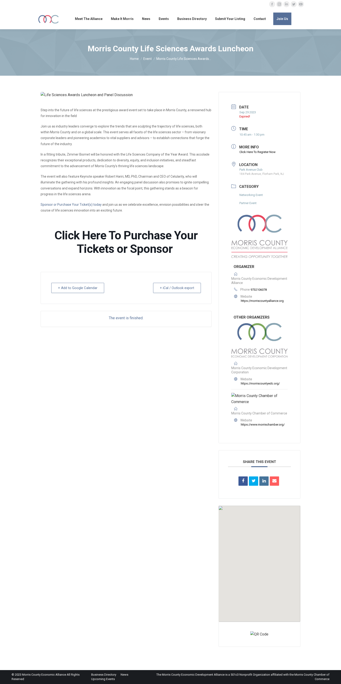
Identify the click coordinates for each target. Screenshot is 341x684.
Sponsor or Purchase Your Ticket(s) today (71, 204)
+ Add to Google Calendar (77, 288)
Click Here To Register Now (257, 152)
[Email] (274, 481)
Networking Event (251, 195)
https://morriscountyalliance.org (262, 301)
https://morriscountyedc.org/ (260, 383)
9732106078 (259, 289)
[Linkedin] (264, 481)
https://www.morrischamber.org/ (263, 424)
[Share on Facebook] (243, 481)
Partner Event (248, 203)
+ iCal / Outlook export (177, 288)
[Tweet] (253, 481)
